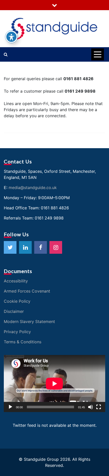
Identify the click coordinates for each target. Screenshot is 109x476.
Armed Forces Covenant (27, 291)
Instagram (55, 247)
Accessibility (16, 280)
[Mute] (90, 407)
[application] (54, 383)
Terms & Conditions (22, 341)
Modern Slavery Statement (29, 321)
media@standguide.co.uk (33, 187)
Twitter (10, 247)
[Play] (10, 407)
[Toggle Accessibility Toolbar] (11, 37)
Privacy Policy (17, 331)
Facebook (40, 247)
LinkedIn (25, 247)
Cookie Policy (17, 301)
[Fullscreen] (98, 407)
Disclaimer (14, 311)
